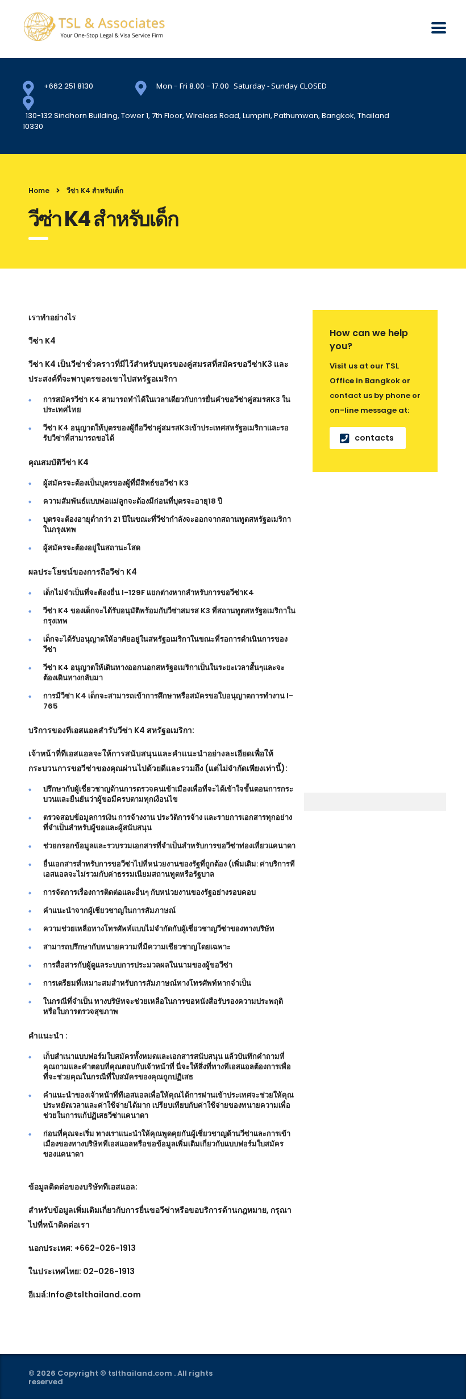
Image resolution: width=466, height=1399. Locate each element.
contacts (374, 437)
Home (38, 190)
